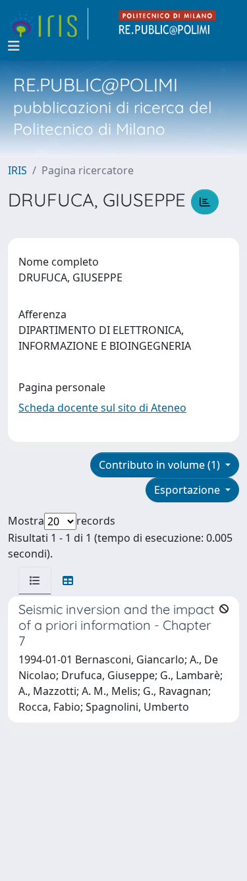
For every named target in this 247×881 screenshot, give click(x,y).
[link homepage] (48, 23)
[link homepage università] (168, 23)
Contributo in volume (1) (161, 465)
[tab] (34, 580)
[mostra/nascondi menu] (14, 46)
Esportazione (188, 490)
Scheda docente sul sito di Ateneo (102, 407)
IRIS (17, 170)
